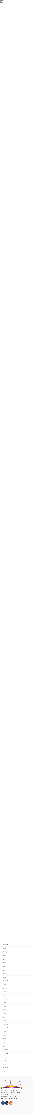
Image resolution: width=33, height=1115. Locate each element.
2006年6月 (5, 1071)
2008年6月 (5, 1039)
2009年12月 (5, 981)
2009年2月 (5, 1017)
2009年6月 (5, 1002)
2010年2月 (5, 973)
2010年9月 (5, 948)
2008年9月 (5, 1031)
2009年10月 (5, 988)
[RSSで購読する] (11, 1103)
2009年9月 (5, 991)
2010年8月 (5, 952)
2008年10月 (5, 1028)
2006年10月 (5, 1068)
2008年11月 (5, 1024)
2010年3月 (5, 970)
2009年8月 (5, 995)
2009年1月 (5, 1020)
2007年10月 (5, 1053)
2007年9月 (5, 1057)
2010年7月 (5, 955)
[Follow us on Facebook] (3, 1103)
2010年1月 (5, 977)
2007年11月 (5, 1049)
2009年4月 (5, 1010)
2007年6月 (5, 1064)
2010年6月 (5, 959)
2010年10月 (5, 944)
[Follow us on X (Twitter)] (7, 1103)
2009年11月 (5, 984)
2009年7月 (5, 999)
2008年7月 (5, 1035)
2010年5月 (5, 962)
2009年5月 (5, 1006)
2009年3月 (5, 1013)
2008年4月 (5, 1042)
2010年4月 (5, 966)
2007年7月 (5, 1060)
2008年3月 (5, 1046)
